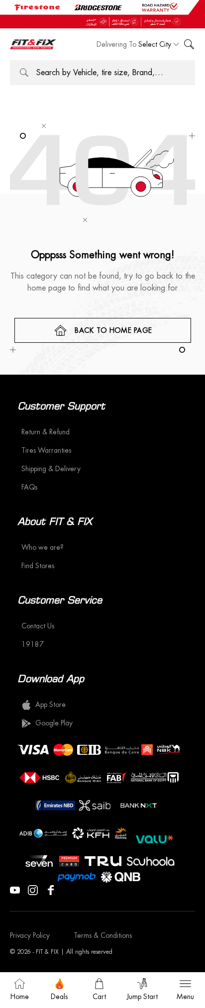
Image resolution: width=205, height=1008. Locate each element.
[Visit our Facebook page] (51, 889)
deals (59, 996)
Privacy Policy (30, 935)
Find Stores (37, 565)
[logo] (33, 44)
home (19, 996)
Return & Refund (45, 431)
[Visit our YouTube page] (15, 889)
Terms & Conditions (103, 935)
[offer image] (102, 14)
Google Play (54, 722)
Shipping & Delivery (51, 468)
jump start (142, 996)
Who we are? (42, 547)
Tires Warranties (46, 450)
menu (185, 996)
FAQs (29, 487)
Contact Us (37, 625)
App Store (50, 704)
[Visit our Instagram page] (33, 889)
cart (99, 996)
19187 (32, 644)
